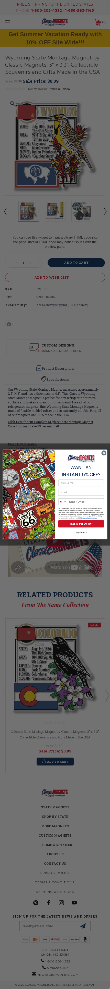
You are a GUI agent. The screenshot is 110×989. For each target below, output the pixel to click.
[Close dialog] (104, 453)
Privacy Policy (86, 518)
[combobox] (63, 502)
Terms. (94, 518)
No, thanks (81, 532)
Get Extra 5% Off (81, 524)
